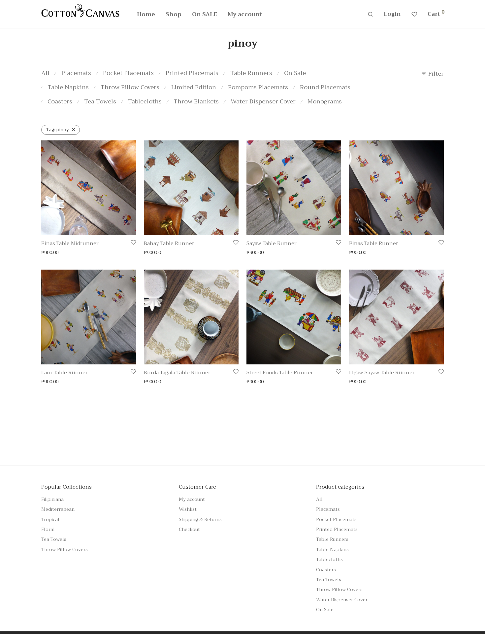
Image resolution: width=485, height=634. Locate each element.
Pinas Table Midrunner (70, 243)
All (45, 73)
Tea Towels (100, 101)
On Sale (295, 73)
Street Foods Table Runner (279, 372)
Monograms (324, 101)
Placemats (76, 73)
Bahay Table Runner (169, 243)
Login (392, 14)
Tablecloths (145, 101)
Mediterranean (58, 509)
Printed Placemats (192, 73)
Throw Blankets (196, 101)
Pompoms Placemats (258, 87)
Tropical (50, 519)
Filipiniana (52, 499)
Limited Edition (193, 87)
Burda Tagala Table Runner (177, 372)
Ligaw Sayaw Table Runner (382, 372)
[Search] (370, 14)
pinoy (57, 129)
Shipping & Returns (200, 519)
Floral (48, 529)
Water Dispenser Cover (263, 101)
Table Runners (251, 73)
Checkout (189, 529)
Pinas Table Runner (373, 243)
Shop (173, 14)
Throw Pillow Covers (130, 87)
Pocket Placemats (128, 73)
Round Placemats (325, 87)
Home (146, 14)
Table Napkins (68, 87)
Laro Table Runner (64, 372)
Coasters (60, 101)
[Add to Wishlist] (133, 243)
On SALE (204, 14)
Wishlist (188, 509)
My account (245, 14)
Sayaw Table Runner (271, 243)
